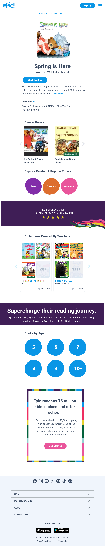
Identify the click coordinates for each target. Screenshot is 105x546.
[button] (35, 266)
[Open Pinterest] (58, 481)
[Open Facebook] (35, 481)
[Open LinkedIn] (70, 481)
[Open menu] (100, 5)
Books (48, 13)
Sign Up (87, 5)
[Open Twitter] (52, 481)
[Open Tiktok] (64, 481)
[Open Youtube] (47, 481)
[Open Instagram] (41, 481)
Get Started (55, 446)
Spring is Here (59, 13)
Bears (41, 13)
